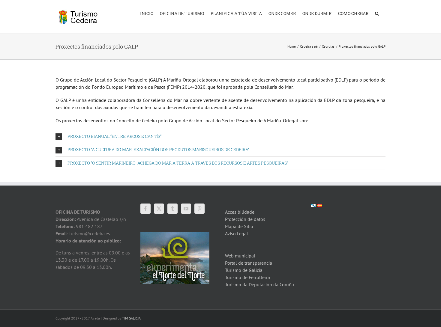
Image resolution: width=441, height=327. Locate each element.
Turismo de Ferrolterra (247, 277)
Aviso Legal (236, 233)
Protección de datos (245, 219)
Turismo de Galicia (243, 270)
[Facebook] (145, 209)
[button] (377, 13)
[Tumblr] (172, 209)
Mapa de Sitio (239, 226)
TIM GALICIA (131, 318)
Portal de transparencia (248, 263)
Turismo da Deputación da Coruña (259, 284)
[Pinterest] (199, 209)
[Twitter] (159, 209)
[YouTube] (186, 209)
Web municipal (240, 256)
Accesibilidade (239, 212)
